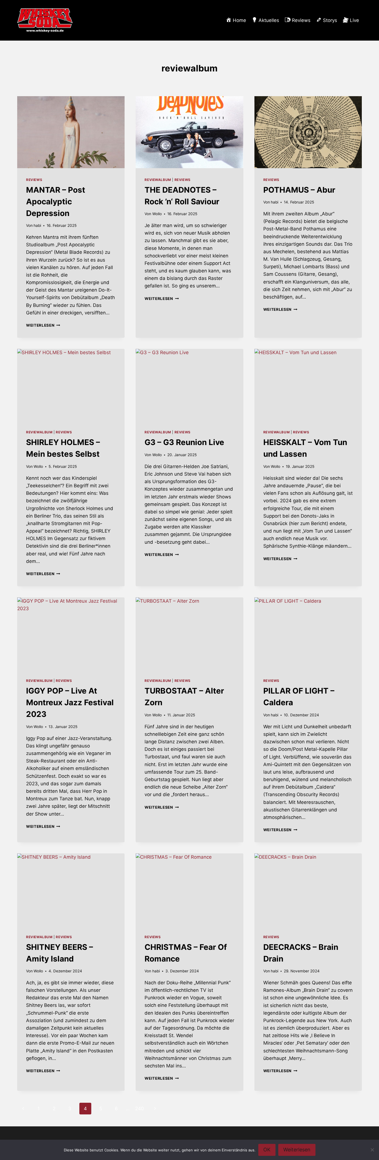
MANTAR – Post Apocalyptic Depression (55, 201)
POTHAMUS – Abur (299, 190)
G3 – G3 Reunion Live (184, 442)
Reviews (34, 180)
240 (139, 1108)
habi (37, 225)
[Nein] (372, 1149)
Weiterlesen (43, 325)
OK (267, 1149)
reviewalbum (158, 180)
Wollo (157, 214)
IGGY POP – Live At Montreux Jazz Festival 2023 (70, 702)
